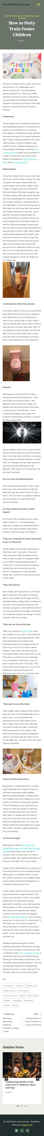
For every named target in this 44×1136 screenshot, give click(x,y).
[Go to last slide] (6, 1078)
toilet (15, 1005)
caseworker (9, 986)
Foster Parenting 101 (14, 16)
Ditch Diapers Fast (19, 162)
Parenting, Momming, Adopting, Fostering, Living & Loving (11, 1023)
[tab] (17, 1106)
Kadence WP (27, 1125)
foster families (10, 991)
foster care (31, 986)
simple (7, 1005)
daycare (20, 986)
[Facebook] (16, 1131)
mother (7, 1000)
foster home (24, 991)
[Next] (37, 1078)
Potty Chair (27, 631)
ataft (22, 41)
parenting (17, 1000)
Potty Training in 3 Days (28, 953)
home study (33, 995)
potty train (28, 1000)
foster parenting (10, 995)
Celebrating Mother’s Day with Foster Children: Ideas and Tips (20, 1085)
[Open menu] (38, 4)
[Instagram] (27, 1131)
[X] (22, 1131)
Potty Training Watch (18, 917)
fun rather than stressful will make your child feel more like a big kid (21, 848)
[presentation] (22, 1065)
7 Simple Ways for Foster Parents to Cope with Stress (33, 1019)
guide (22, 995)
